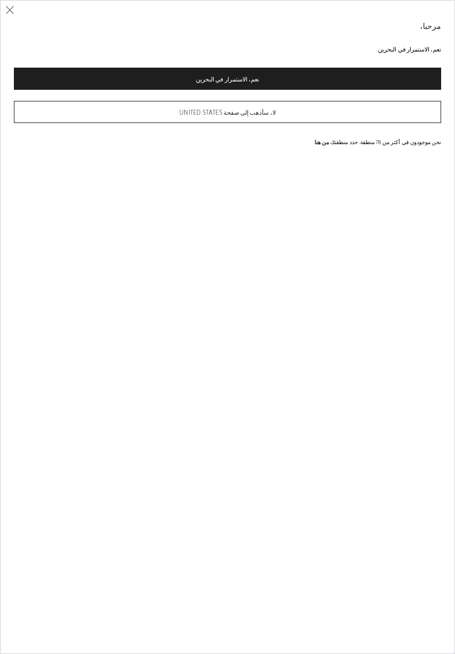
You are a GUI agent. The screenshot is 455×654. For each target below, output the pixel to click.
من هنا (322, 142)
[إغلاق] (9, 10)
